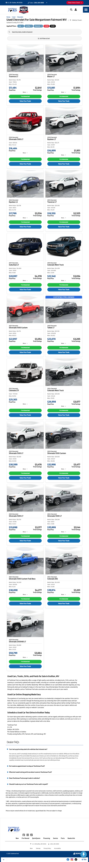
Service (55, 838)
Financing (46, 838)
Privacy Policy (47, 848)
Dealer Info (71, 838)
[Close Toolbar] (4, 859)
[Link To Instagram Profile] (28, 835)
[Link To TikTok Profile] (31, 835)
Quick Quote (36, 838)
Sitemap (38, 848)
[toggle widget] (83, 854)
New (17, 838)
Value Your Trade (25, 101)
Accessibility (57, 848)
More (24, 92)
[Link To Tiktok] (76, 861)
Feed (85, 859)
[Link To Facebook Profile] (24, 835)
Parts (63, 838)
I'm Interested (25, 96)
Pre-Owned (25, 838)
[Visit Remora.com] (77, 854)
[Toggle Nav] (86, 10)
